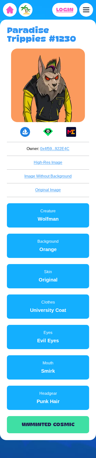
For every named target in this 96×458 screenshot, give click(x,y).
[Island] (25, 10)
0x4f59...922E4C (54, 149)
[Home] (10, 10)
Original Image (48, 190)
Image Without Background (48, 176)
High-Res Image (48, 162)
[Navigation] (86, 10)
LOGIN (64, 10)
